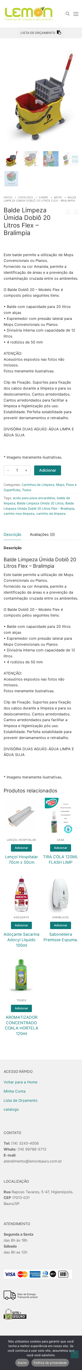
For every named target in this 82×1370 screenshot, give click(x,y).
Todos (26, 490)
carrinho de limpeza (51, 513)
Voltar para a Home (20, 1082)
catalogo (25, 197)
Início (8, 197)
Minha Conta (15, 1091)
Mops (58, 197)
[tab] (12, 535)
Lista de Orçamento (21, 1100)
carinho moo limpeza (19, 513)
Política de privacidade (50, 1362)
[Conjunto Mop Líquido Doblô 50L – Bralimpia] (76, 212)
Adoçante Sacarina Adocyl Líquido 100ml (21, 940)
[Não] (75, 1354)
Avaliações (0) (42, 534)
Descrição (12, 534)
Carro (43, 197)
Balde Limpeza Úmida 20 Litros (40, 503)
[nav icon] (75, 14)
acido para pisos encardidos (34, 498)
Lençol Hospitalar (21, 839)
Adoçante (21, 917)
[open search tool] (68, 14)
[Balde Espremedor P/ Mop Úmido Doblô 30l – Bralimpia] (68, 212)
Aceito (22, 1362)
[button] (71, 55)
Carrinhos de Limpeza (38, 485)
